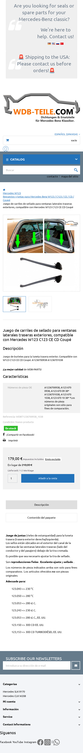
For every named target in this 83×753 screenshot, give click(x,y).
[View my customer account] (5, 148)
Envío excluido (52, 459)
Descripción (41, 504)
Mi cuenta (9, 701)
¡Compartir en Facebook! (20, 434)
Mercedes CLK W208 (14, 696)
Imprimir (13, 440)
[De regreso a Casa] (4, 189)
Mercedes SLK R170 (14, 691)
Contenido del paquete (41, 517)
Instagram (30, 742)
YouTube (18, 742)
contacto (52, 176)
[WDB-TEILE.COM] (41, 107)
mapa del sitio (69, 176)
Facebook (6, 742)
